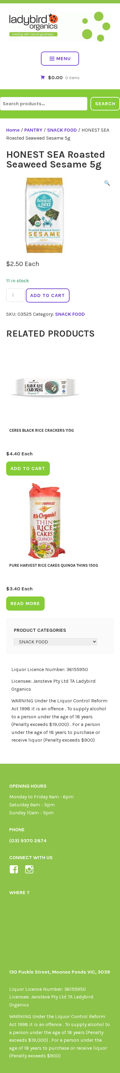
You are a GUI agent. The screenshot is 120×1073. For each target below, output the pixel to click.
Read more (25, 603)
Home (13, 130)
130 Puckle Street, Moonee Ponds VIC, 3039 (59, 972)
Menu (63, 58)
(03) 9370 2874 (27, 840)
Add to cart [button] (27, 468)
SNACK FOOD (62, 130)
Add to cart (47, 295)
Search (105, 103)
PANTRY (33, 130)
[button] (107, 184)
